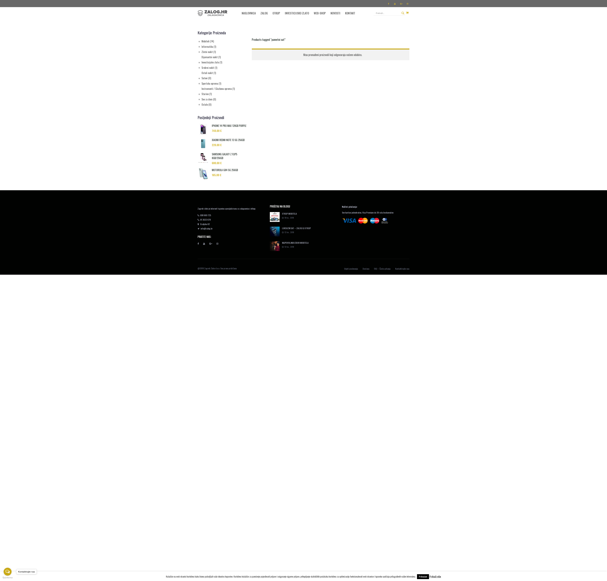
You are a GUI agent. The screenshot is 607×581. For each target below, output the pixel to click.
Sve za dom (209, 99)
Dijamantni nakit (211, 57)
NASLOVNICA (249, 13)
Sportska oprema (211, 83)
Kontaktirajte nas (402, 268)
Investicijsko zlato (212, 62)
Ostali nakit (209, 73)
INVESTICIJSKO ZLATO (297, 13)
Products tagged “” (268, 39)
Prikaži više (435, 576)
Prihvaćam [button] (423, 576)
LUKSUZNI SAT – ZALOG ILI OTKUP (296, 228)
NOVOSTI (335, 13)
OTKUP (276, 13)
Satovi (206, 78)
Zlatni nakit (209, 52)
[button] (407, 12)
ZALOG (264, 13)
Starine (207, 94)
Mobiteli (208, 41)
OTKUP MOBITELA (289, 213)
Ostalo (206, 104)
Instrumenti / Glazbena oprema (218, 89)
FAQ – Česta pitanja (382, 268)
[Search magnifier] (403, 13)
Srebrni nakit (209, 68)
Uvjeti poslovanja (351, 268)
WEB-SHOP (320, 13)
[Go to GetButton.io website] (8, 578)
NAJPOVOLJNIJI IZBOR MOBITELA (295, 242)
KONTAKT (350, 13)
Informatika (209, 47)
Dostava (366, 268)
